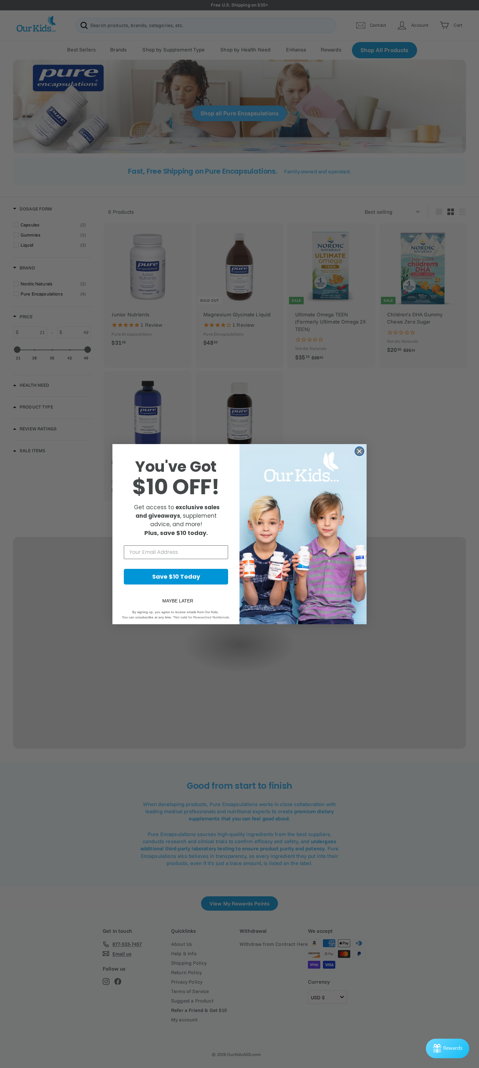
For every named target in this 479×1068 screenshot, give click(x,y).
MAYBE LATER (177, 600)
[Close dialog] (359, 451)
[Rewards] (447, 1048)
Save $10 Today (176, 576)
